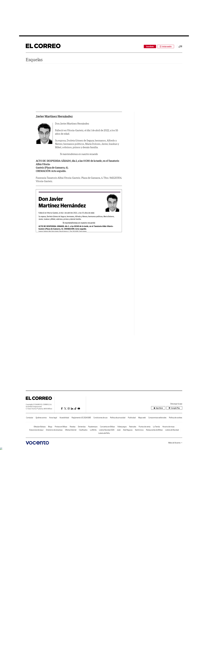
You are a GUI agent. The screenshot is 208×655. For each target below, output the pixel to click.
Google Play (175, 408)
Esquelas (34, 59)
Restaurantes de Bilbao (154, 430)
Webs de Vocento (174, 443)
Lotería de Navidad (172, 430)
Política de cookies (175, 418)
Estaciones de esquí (36, 430)
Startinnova (139, 430)
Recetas (72, 427)
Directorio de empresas (54, 430)
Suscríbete (150, 46)
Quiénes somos (41, 418)
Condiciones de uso (100, 418)
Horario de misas (168, 427)
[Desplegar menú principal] (180, 46)
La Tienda (156, 427)
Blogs (50, 427)
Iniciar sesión (167, 46)
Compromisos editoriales (157, 418)
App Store (159, 408)
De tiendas (82, 427)
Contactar (29, 418)
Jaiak (119, 430)
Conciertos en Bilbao (107, 427)
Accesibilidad (64, 418)
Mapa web (142, 418)
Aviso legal (53, 418)
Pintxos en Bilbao (61, 427)
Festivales (132, 427)
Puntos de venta (144, 427)
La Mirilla (93, 430)
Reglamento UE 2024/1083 (81, 418)
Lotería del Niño (104, 433)
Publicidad (132, 418)
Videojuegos (122, 427)
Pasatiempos (92, 427)
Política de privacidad (117, 418)
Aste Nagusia (127, 430)
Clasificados (83, 430)
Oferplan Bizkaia (40, 427)
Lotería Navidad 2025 (106, 430)
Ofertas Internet (70, 430)
